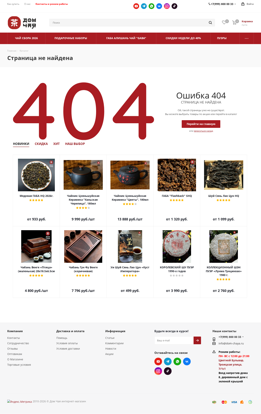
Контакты (13, 338)
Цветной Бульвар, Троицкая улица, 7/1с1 (231, 364)
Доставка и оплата (70, 331)
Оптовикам (14, 354)
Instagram (167, 6)
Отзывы (12, 348)
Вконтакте (159, 6)
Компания (15, 331)
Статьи (109, 338)
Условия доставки (68, 348)
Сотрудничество (18, 343)
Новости (110, 348)
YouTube (136, 6)
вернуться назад (203, 130)
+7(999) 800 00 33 (230, 337)
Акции (109, 354)
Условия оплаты (67, 343)
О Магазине (15, 359)
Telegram (144, 6)
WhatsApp (151, 6)
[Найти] (210, 22)
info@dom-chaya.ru (231, 343)
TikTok (174, 6)
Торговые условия (19, 364)
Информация (115, 331)
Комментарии (114, 343)
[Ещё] (247, 38)
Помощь (61, 338)
